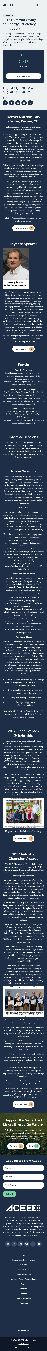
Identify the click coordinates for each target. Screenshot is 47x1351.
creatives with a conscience (29, 1348)
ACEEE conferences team (25, 1097)
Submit (9, 1194)
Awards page (8, 1094)
